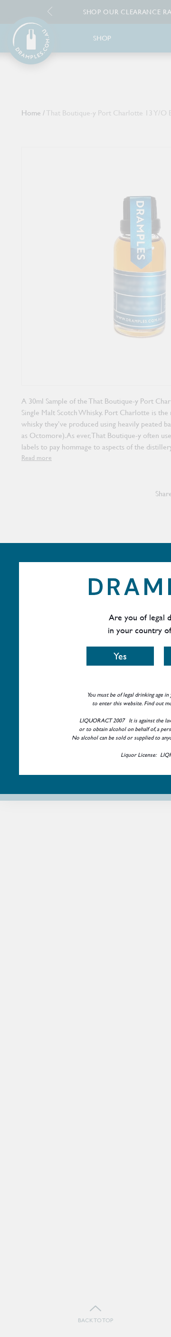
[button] (120, 656)
